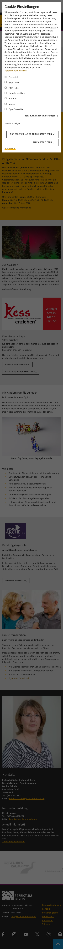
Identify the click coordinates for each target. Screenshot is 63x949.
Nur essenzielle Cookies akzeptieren (31, 134)
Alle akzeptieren (42, 142)
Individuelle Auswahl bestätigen (39, 115)
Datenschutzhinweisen (16, 70)
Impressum (10, 148)
